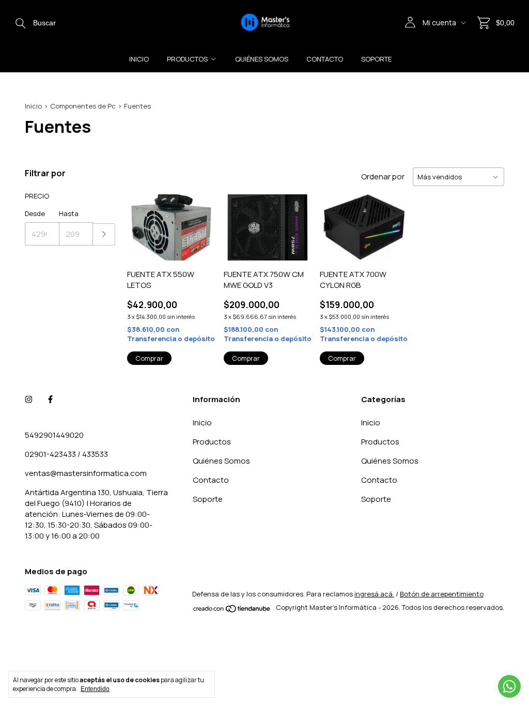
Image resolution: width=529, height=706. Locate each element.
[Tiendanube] (232, 610)
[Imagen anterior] (142, 220)
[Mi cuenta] (410, 22)
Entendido (95, 689)
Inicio (139, 59)
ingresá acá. (374, 593)
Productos (187, 59)
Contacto (324, 59)
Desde (35, 213)
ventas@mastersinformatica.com (86, 473)
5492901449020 (54, 434)
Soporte (376, 59)
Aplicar (104, 234)
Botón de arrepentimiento (442, 593)
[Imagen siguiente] (200, 220)
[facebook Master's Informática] (50, 399)
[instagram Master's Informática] (29, 399)
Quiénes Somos (261, 59)
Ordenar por (382, 176)
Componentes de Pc (83, 106)
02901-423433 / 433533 (66, 454)
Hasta (69, 213)
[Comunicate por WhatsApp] (509, 686)
